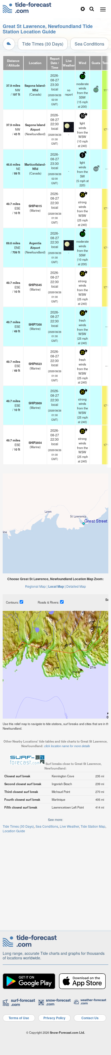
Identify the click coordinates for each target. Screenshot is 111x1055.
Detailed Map (76, 586)
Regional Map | (36, 586)
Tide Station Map (93, 826)
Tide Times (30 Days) (42, 44)
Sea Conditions (89, 44)
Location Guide (14, 830)
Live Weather (69, 826)
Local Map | (56, 586)
